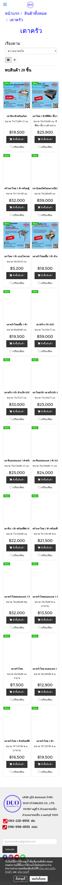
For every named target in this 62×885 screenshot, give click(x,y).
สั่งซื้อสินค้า (18, 139)
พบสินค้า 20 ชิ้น (18, 70)
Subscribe (9, 849)
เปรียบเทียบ (18, 147)
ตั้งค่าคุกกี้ (20, 878)
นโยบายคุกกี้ (23, 871)
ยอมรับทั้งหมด (39, 878)
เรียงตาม (14, 43)
